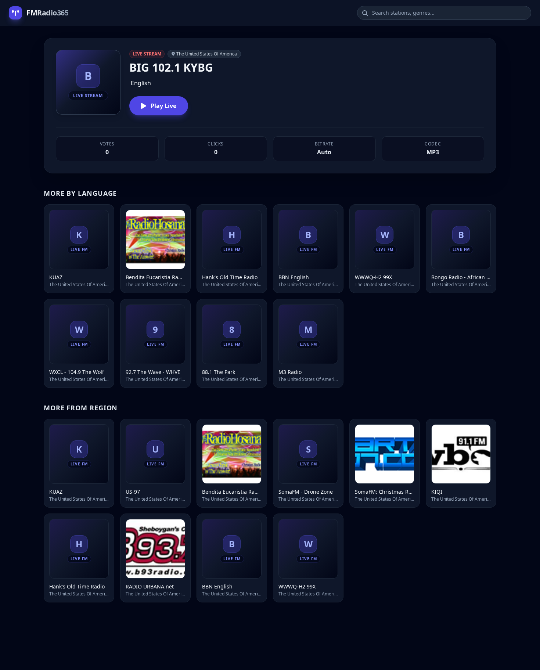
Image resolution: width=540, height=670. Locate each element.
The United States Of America (206, 54)
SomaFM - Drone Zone (305, 491)
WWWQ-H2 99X (373, 277)
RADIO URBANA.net (150, 586)
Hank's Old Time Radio (230, 277)
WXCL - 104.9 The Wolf (76, 371)
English (141, 83)
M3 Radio (290, 371)
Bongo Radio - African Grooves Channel (461, 277)
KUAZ (55, 277)
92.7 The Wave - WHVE (153, 371)
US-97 (133, 491)
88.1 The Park (218, 371)
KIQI (436, 491)
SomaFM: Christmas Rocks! (384, 491)
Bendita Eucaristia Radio (155, 277)
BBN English (293, 277)
